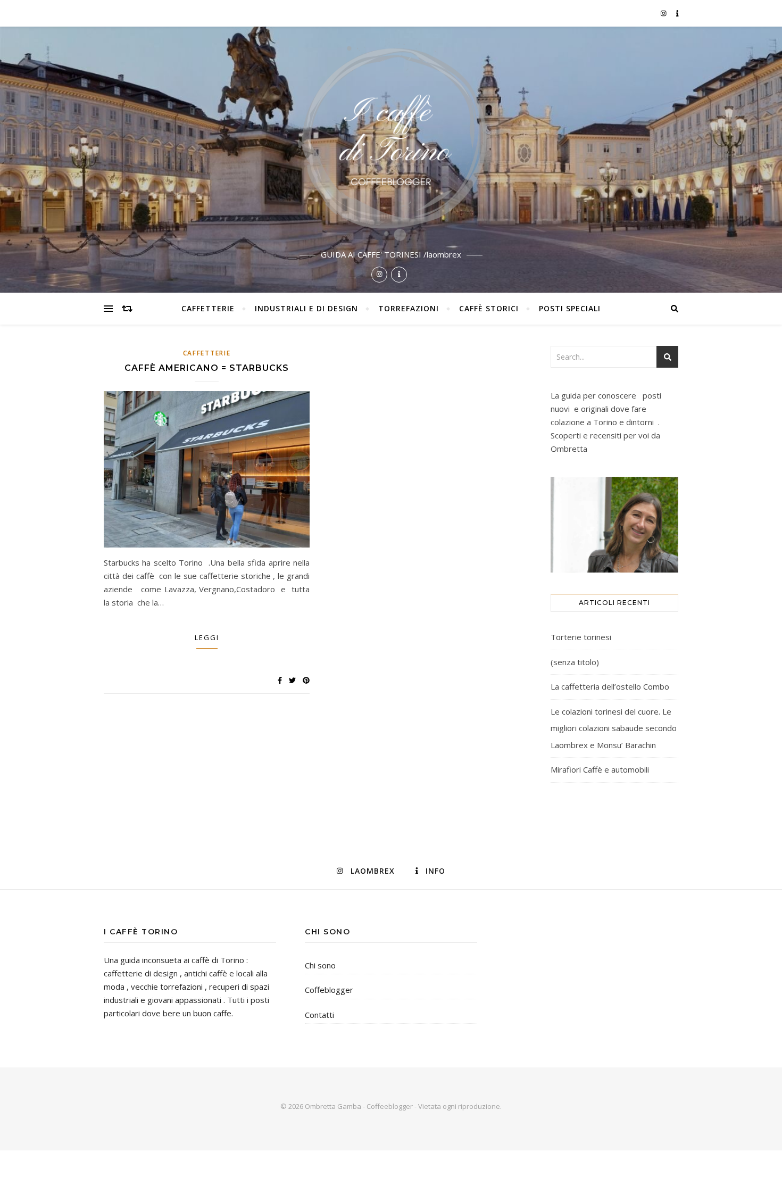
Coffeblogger (329, 989)
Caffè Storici (489, 308)
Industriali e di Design (306, 308)
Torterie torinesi (581, 637)
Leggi (207, 637)
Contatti (319, 1014)
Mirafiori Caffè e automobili (600, 769)
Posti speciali (570, 308)
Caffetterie (208, 308)
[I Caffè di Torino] (391, 160)
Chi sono (320, 965)
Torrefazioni (408, 308)
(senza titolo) (575, 662)
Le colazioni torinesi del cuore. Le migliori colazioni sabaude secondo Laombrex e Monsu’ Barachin (614, 728)
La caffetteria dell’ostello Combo (610, 686)
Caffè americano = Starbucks (206, 368)
